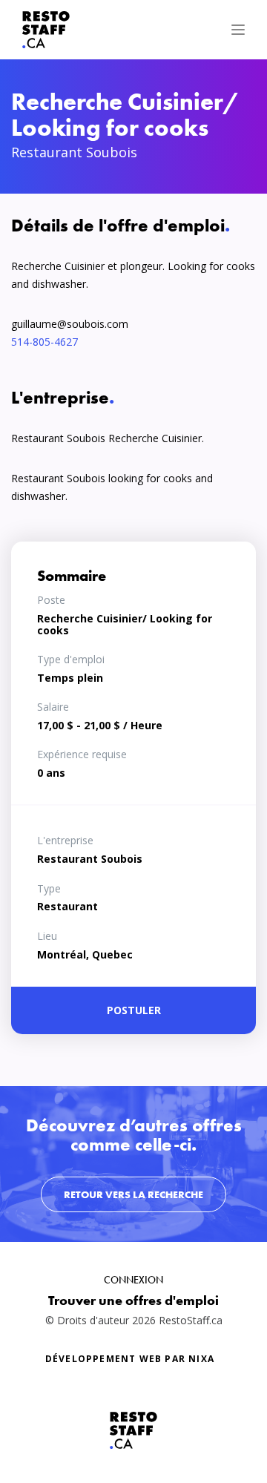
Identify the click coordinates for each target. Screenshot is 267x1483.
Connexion (133, 1279)
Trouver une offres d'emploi (133, 1300)
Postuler (134, 1010)
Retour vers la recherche (133, 1194)
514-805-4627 (44, 342)
